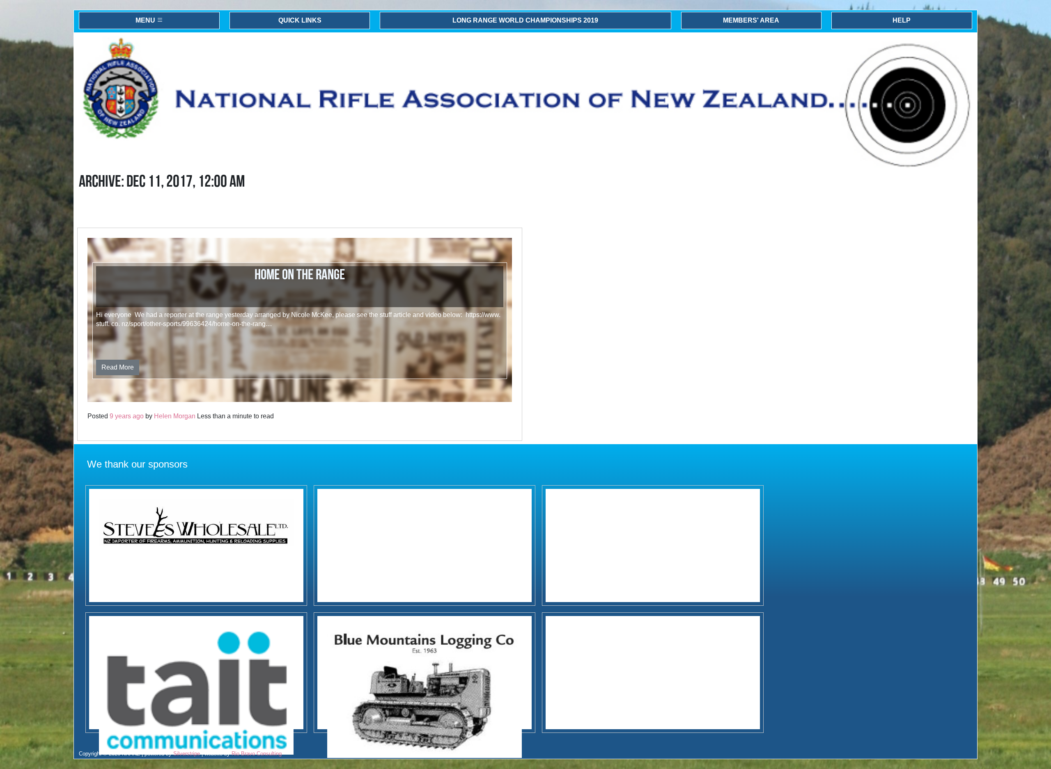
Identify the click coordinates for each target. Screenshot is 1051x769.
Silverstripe (186, 754)
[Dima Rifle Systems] (653, 545)
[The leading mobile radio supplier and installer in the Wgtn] (196, 672)
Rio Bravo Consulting (257, 754)
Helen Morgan (174, 416)
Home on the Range (300, 275)
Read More (117, 367)
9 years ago (127, 416)
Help (902, 20)
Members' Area (751, 20)
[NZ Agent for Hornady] (196, 545)
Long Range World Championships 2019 (525, 20)
